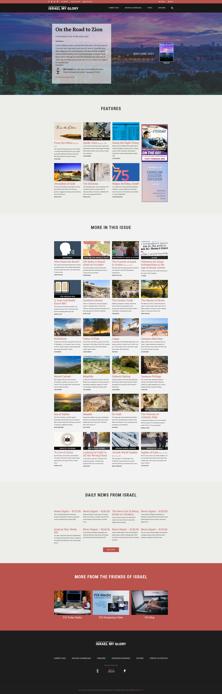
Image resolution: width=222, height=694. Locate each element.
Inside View (95, 142)
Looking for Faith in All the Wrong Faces (95, 454)
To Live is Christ (63, 452)
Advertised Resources (121, 658)
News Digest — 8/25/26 (154, 511)
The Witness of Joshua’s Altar (150, 416)
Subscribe (162, 8)
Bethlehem (60, 338)
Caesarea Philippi (151, 376)
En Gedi (116, 414)
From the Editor (66, 144)
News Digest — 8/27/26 (67, 511)
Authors (140, 658)
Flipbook (167, 63)
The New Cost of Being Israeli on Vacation (125, 513)
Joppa (115, 338)
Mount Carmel (62, 376)
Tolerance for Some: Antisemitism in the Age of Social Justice (153, 264)
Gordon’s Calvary (93, 300)
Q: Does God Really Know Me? (65, 302)
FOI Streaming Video (111, 617)
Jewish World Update (124, 454)
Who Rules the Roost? (67, 261)
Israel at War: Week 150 (65, 531)
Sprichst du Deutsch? (159, 658)
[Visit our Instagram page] (54, 1)
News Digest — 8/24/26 (96, 529)
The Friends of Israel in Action (124, 263)
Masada (87, 414)
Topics (149, 8)
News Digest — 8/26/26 (96, 511)
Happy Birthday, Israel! (125, 183)
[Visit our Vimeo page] (57, 1)
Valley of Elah (91, 338)
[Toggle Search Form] (172, 8)
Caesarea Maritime (152, 338)
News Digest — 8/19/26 (154, 529)
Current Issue (114, 8)
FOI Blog (150, 617)
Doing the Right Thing (125, 142)
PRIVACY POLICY (139, 690)
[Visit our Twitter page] (51, 1)
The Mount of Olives (153, 300)
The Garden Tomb (122, 300)
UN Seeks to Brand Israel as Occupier (94, 263)
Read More (111, 550)
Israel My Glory (63, 8)
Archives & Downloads (133, 8)
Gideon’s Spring (121, 376)
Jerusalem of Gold (64, 183)
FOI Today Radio (72, 617)
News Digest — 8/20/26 (125, 529)
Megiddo (88, 376)
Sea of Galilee (62, 414)
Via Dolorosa (90, 183)
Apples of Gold (154, 452)
